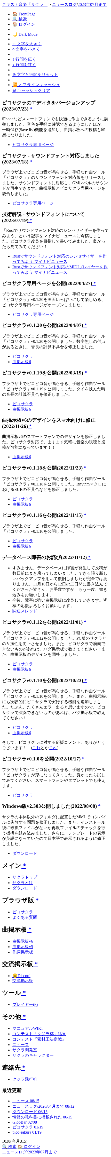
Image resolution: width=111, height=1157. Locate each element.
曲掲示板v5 (22, 946)
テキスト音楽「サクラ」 (24, 4)
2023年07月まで (92, 4)
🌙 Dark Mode (24, 34)
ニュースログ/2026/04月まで (43, 1106)
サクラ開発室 (24, 1050)
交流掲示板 (22, 980)
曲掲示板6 (21, 362)
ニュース (20, 1044)
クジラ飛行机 (24, 1079)
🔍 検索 (19, 19)
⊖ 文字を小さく (26, 49)
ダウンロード (24, 853)
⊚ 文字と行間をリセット (35, 74)
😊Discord (21, 976)
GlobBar (24, 1122)
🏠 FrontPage (23, 14)
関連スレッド (24, 611)
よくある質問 (24, 917)
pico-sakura (27, 1132)
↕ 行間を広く (24, 59)
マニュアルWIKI (27, 1028)
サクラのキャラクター (33, 1055)
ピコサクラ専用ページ (33, 144)
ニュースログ (64, 4)
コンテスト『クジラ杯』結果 (39, 1034)
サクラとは (22, 882)
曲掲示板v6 (22, 941)
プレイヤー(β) (25, 1004)
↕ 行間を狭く (24, 64)
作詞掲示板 (22, 952)
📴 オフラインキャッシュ (36, 84)
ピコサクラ (22, 356)
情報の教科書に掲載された (42, 1117)
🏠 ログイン (23, 24)
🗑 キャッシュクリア (31, 90)
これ (36, 748)
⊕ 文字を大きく (27, 44)
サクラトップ (24, 877)
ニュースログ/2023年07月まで (29, 1152)
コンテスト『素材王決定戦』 (39, 1039)
